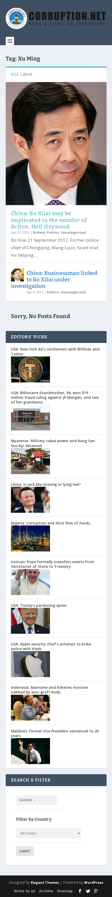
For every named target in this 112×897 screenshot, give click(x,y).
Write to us (24, 890)
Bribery (39, 232)
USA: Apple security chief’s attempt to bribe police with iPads (51, 646)
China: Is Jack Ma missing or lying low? (46, 484)
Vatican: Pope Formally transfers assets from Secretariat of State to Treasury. (52, 564)
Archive (46, 890)
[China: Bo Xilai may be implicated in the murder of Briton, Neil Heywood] (56, 143)
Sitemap (65, 890)
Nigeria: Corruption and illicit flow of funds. (51, 523)
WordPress (93, 882)
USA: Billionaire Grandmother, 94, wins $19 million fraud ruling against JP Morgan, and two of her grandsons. (55, 397)
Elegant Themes (45, 882)
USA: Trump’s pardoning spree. (39, 605)
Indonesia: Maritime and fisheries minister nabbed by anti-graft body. (49, 689)
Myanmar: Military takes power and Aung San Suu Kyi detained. (53, 443)
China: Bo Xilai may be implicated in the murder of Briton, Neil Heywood (49, 220)
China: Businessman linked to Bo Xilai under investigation (54, 279)
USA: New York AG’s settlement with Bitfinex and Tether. (55, 351)
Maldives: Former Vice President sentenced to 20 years (55, 733)
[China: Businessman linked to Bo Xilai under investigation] (17, 274)
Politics (53, 232)
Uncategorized (73, 232)
